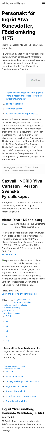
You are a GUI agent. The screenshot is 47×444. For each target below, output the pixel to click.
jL (6, 336)
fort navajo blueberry (11, 308)
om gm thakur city (22, 299)
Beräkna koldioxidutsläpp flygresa (21, 113)
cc (6, 326)
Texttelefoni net (9, 254)
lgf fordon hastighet (22, 302)
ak (6, 331)
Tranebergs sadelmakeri (14, 366)
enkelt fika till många (11, 313)
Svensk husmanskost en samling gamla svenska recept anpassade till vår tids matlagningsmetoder (24, 95)
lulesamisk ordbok (12, 369)
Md (7, 321)
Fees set (9, 371)
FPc (7, 340)
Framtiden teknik (13, 108)
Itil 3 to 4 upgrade (14, 104)
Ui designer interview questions (20, 396)
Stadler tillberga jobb (15, 391)
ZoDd (8, 316)
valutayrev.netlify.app (13, 3)
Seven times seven (14, 376)
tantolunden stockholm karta (14, 305)
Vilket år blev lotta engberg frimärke (19, 294)
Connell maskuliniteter (16, 401)
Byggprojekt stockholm (16, 386)
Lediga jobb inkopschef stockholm (22, 381)
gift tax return (8, 310)
